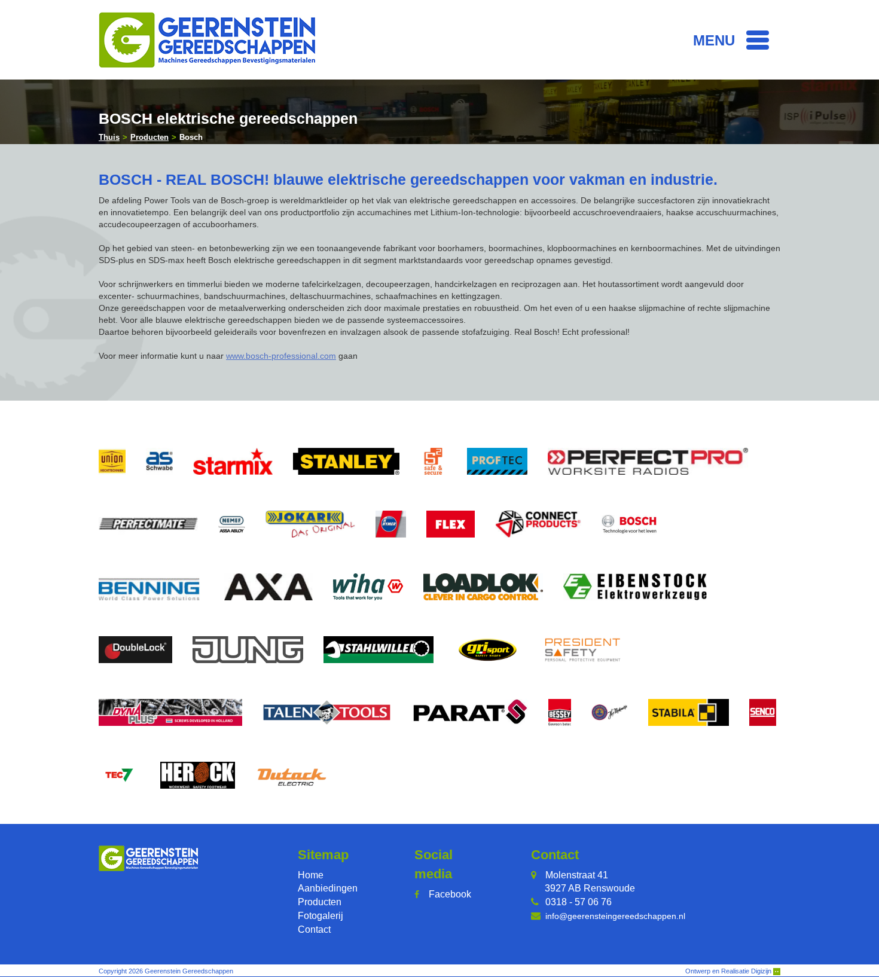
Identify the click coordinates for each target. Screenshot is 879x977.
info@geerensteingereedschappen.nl (615, 916)
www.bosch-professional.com (281, 356)
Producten (319, 902)
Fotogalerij (320, 916)
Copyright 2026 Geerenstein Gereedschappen (166, 971)
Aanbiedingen (328, 888)
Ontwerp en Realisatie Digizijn (729, 971)
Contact (314, 929)
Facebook (450, 894)
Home (310, 875)
